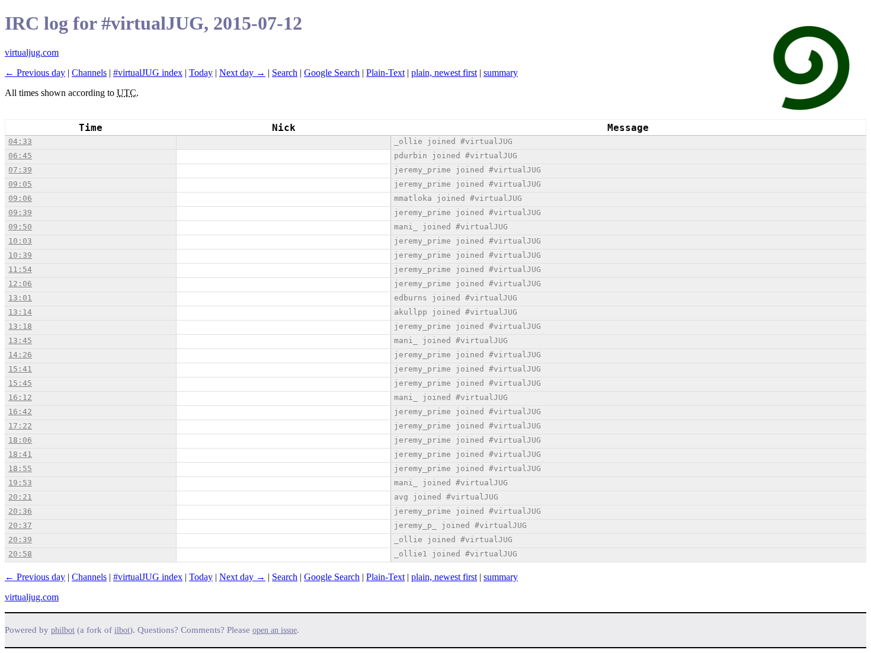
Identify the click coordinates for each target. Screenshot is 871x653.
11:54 (20, 269)
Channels (89, 73)
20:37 (20, 525)
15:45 (20, 383)
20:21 (20, 496)
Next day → (242, 73)
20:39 (20, 539)
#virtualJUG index (147, 73)
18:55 (20, 468)
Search (284, 73)
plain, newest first (444, 73)
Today (201, 73)
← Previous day (35, 73)
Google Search (332, 73)
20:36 (20, 511)
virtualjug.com (32, 52)
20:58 (20, 553)
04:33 (20, 141)
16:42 (20, 411)
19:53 (20, 482)
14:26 (20, 354)
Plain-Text (385, 73)
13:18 (20, 326)
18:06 (20, 440)
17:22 (20, 425)
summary (500, 73)
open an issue (274, 630)
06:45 (20, 155)
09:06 (20, 198)
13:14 (20, 312)
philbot (63, 630)
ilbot (122, 630)
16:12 (20, 397)
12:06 (20, 283)
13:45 (20, 340)
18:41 (20, 454)
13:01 (20, 297)
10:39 (20, 255)
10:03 (20, 240)
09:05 (20, 184)
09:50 (20, 226)
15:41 (20, 368)
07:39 (20, 169)
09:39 (20, 212)
